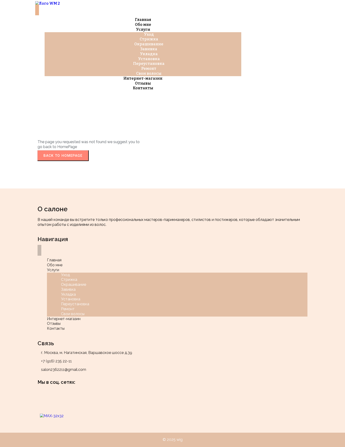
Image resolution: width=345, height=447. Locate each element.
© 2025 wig (173, 439)
